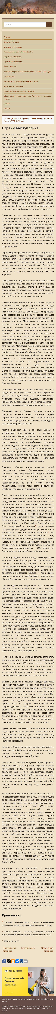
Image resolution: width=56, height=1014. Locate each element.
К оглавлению (28, 948)
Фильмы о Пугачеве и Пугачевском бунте (21, 81)
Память (7, 104)
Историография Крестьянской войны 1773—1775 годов (27, 71)
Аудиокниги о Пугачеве (13, 86)
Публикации (9, 76)
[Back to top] (50, 1008)
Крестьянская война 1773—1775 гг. (18, 52)
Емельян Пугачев (11, 42)
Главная (7, 37)
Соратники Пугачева (12, 57)
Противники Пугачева (13, 62)
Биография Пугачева (13, 47)
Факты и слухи (10, 66)
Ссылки (7, 109)
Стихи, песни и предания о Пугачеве (19, 91)
